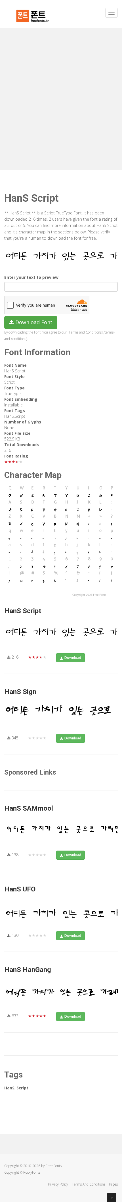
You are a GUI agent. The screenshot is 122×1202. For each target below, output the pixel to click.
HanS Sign (20, 692)
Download (72, 657)
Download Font (33, 322)
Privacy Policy (58, 1184)
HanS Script (22, 611)
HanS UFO (19, 889)
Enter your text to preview (31, 277)
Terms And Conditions (88, 1184)
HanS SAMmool (28, 808)
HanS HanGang (27, 970)
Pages (113, 1184)
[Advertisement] (61, 92)
